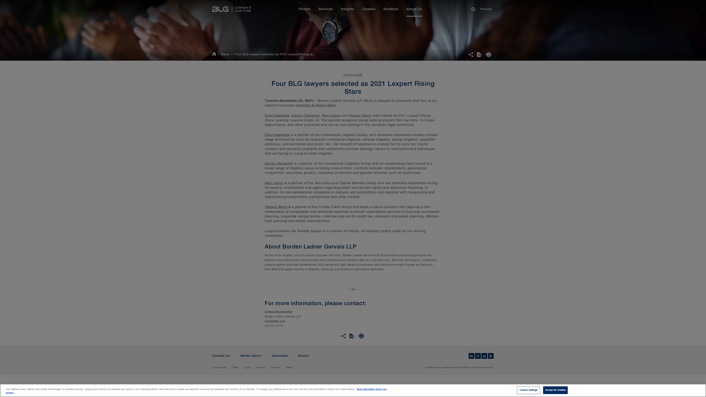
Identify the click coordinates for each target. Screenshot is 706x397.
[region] (353, 390)
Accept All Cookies (555, 390)
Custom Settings (529, 390)
